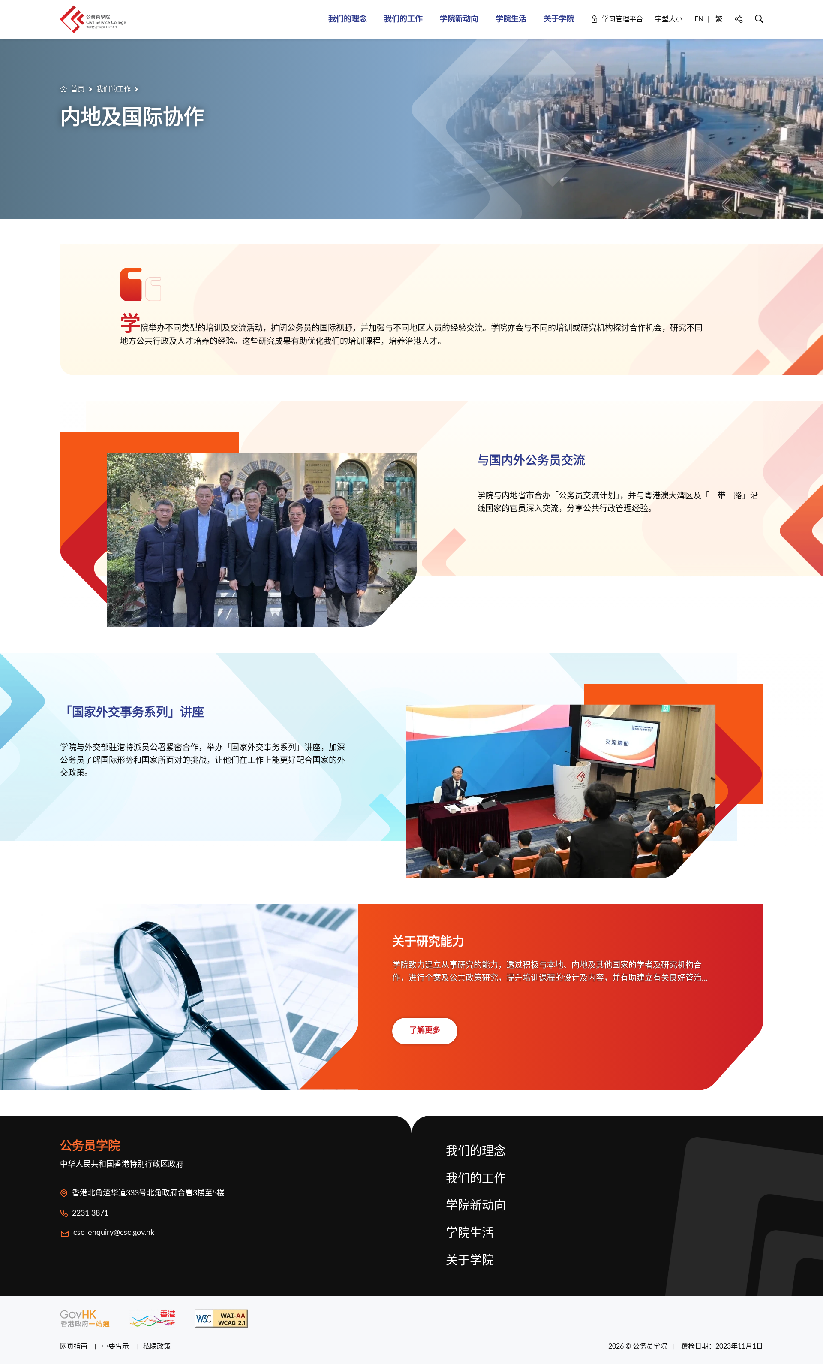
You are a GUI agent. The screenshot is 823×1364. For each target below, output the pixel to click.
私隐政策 (157, 1346)
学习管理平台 (622, 19)
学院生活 (470, 1234)
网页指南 (74, 1346)
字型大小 (668, 18)
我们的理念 (476, 1152)
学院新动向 (476, 1206)
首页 (77, 89)
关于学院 (470, 1261)
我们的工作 (113, 89)
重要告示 (116, 1346)
